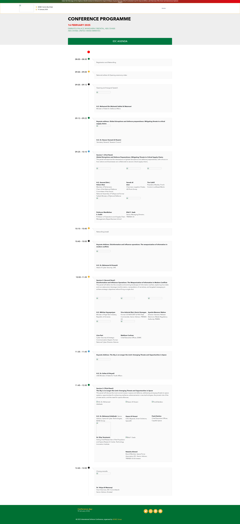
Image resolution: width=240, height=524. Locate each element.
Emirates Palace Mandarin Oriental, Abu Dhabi (91, 28)
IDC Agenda (120, 41)
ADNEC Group (117, 519)
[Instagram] (151, 511)
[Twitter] (146, 511)
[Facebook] (160, 511)
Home (164, 8)
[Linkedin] (155, 511)
